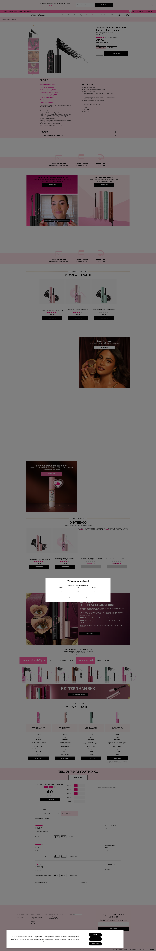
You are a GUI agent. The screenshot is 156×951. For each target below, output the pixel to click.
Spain (78, 587)
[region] (65, 939)
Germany (61, 587)
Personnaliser (95, 943)
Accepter (95, 934)
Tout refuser (95, 939)
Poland (86, 594)
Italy (70, 594)
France (94, 587)
